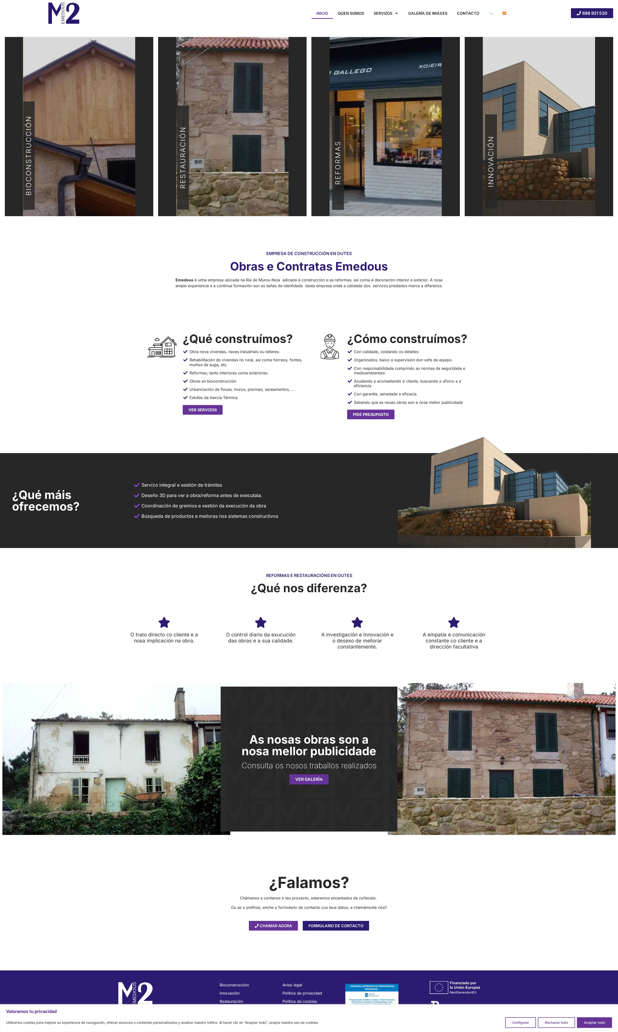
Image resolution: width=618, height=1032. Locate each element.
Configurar (520, 1022)
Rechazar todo (556, 1022)
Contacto (468, 13)
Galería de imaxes (427, 13)
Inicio (322, 13)
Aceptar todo (594, 1022)
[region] (309, 1018)
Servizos (383, 13)
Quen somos (351, 13)
